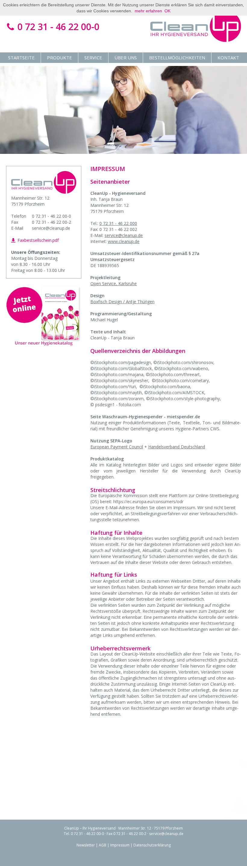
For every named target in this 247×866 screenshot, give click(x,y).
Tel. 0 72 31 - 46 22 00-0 (84, 833)
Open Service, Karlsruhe (113, 283)
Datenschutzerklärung (152, 845)
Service (93, 58)
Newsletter (86, 845)
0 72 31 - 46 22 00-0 (57, 26)
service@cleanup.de (124, 235)
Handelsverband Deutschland (176, 447)
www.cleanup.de (123, 241)
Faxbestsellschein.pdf (37, 240)
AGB (102, 845)
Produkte (59, 58)
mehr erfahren (148, 10)
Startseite (21, 58)
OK (167, 10)
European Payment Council (116, 447)
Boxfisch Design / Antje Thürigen (122, 301)
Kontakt (228, 58)
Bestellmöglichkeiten (177, 58)
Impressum (120, 845)
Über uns (125, 58)
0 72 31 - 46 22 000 (118, 223)
